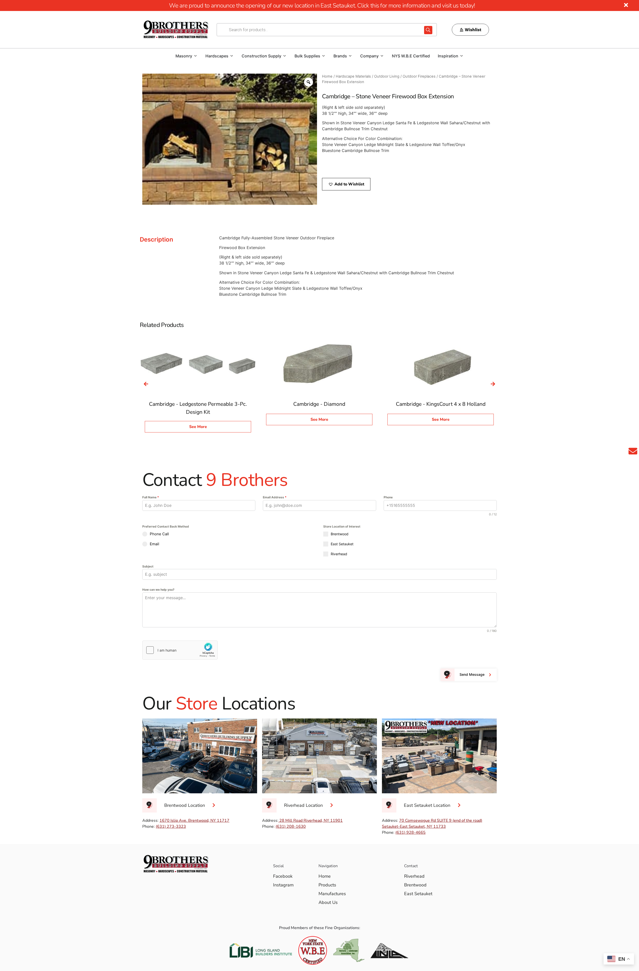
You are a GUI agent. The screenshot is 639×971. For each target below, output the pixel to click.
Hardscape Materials (353, 76)
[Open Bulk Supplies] (323, 56)
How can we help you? (158, 589)
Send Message (472, 674)
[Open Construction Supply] (285, 56)
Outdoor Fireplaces (419, 76)
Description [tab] (156, 239)
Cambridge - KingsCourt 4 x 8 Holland (440, 404)
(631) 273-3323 (171, 826)
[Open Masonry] (195, 56)
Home (327, 76)
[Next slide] (493, 384)
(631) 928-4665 (410, 832)
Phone (388, 497)
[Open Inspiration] (462, 56)
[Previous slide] (146, 384)
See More (198, 426)
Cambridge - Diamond (319, 404)
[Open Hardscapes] (232, 56)
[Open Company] (382, 56)
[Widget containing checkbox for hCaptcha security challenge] (180, 650)
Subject (148, 566)
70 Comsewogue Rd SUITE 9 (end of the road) (440, 820)
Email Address (275, 497)
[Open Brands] (350, 56)
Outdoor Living (386, 76)
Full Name (150, 497)
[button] (346, 184)
